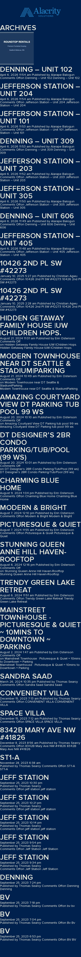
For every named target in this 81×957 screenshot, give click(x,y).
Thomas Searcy (67, 681)
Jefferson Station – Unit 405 (40, 239)
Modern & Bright (33, 508)
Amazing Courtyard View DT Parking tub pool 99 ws (40, 405)
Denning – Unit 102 (36, 69)
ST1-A (9, 757)
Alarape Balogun (62, 74)
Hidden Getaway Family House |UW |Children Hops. (34, 326)
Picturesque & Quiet (40, 524)
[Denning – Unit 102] (17, 48)
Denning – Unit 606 (37, 216)
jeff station (24, 777)
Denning (16, 877)
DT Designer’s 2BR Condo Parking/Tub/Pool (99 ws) (35, 446)
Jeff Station (24, 837)
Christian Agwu (66, 276)
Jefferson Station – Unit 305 (40, 192)
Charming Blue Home (29, 484)
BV (5, 931)
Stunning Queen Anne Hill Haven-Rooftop (33, 552)
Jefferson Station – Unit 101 (40, 117)
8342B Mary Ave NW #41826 (38, 734)
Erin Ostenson (65, 338)
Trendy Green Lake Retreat (37, 586)
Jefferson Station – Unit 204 (40, 90)
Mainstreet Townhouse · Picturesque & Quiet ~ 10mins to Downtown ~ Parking (40, 628)
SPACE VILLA (22, 713)
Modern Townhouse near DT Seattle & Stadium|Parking (40, 364)
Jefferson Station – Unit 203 (40, 165)
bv (5, 897)
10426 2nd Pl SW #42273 (31, 267)
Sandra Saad (26, 676)
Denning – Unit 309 (37, 141)
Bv (5, 914)
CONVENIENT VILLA (34, 693)
